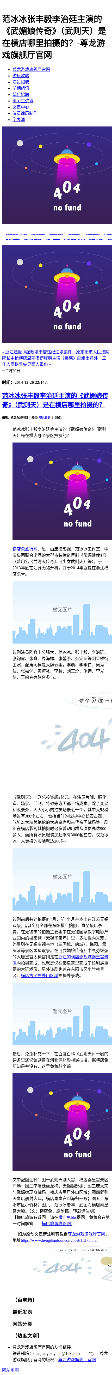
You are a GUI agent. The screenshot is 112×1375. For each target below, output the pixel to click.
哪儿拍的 (45, 417)
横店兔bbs (67, 1217)
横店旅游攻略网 (56, 1223)
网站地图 (10, 1370)
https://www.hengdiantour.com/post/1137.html (59, 1240)
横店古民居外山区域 (39, 975)
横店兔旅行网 (25, 549)
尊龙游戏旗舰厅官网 (31, 69)
